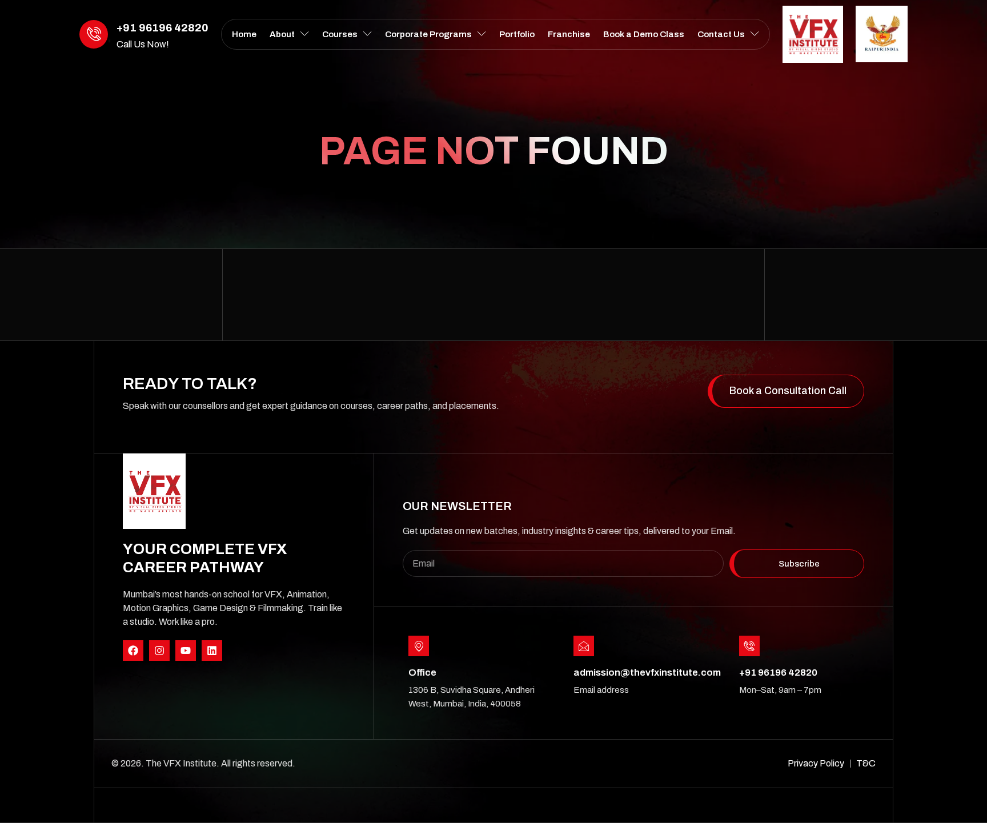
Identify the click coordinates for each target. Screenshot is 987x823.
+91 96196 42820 (162, 28)
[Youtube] (185, 650)
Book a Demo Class (643, 34)
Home (244, 34)
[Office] (418, 646)
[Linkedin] (212, 650)
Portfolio (517, 34)
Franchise (569, 34)
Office (422, 672)
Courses (340, 34)
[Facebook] (133, 650)
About (282, 34)
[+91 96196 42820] (93, 34)
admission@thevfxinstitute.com (647, 672)
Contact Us (721, 34)
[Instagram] (159, 650)
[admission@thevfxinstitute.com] (583, 646)
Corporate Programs (428, 34)
